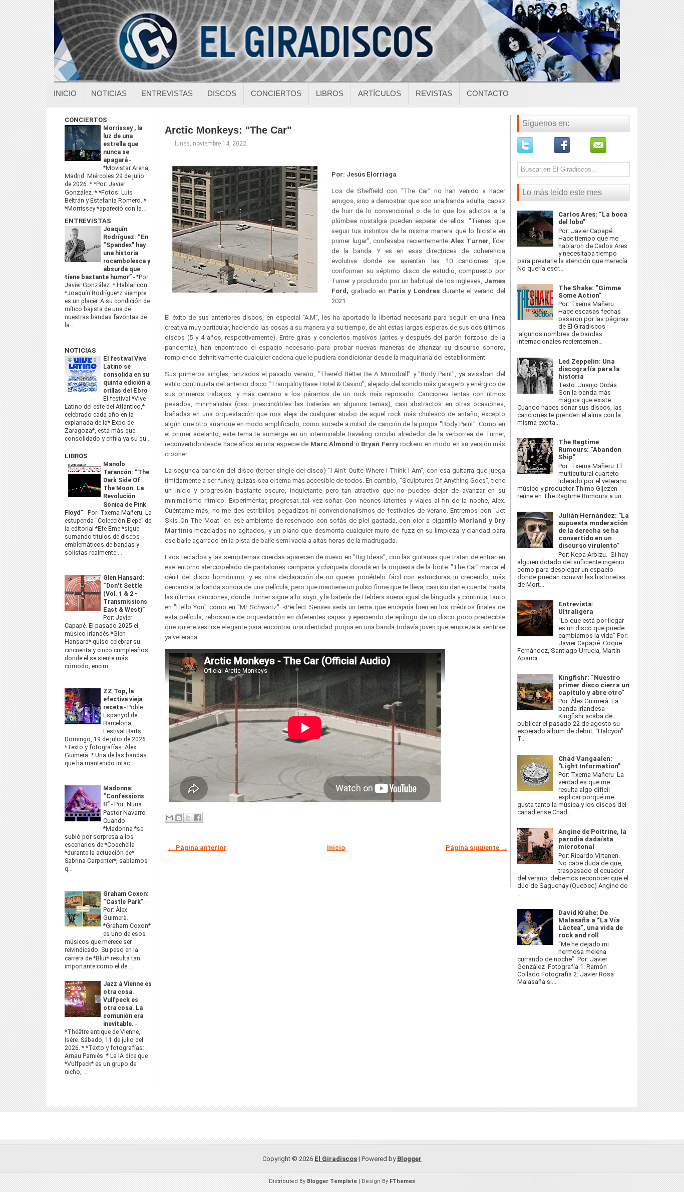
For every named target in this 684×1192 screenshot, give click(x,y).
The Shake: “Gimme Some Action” (589, 291)
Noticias (109, 93)
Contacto (488, 93)
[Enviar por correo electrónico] (169, 818)
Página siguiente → (476, 847)
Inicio (65, 93)
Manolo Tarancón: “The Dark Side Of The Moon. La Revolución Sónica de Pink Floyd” (107, 488)
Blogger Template (332, 1181)
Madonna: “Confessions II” (123, 796)
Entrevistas (167, 93)
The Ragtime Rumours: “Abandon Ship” (589, 449)
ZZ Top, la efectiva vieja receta (122, 699)
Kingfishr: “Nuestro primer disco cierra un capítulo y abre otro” (593, 685)
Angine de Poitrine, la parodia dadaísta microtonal (592, 839)
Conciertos (276, 93)
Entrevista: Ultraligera (576, 607)
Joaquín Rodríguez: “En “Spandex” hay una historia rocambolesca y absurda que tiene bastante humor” (107, 253)
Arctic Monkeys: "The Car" (228, 130)
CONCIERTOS (86, 120)
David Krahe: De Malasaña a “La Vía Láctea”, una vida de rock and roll (590, 924)
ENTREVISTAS (88, 221)
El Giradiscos (335, 1158)
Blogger (409, 1158)
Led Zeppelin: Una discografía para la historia (589, 369)
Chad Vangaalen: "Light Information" (589, 762)
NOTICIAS (80, 350)
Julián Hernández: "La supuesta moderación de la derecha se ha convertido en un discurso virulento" (593, 530)
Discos (221, 93)
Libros (330, 93)
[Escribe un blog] (179, 818)
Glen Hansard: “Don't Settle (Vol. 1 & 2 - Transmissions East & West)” (125, 593)
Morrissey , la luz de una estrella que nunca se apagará (122, 144)
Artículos (379, 93)
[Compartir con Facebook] (198, 818)
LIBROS (76, 456)
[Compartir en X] (188, 818)
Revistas (434, 93)
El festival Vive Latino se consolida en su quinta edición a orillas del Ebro (126, 374)
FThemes (402, 1181)
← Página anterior (197, 847)
